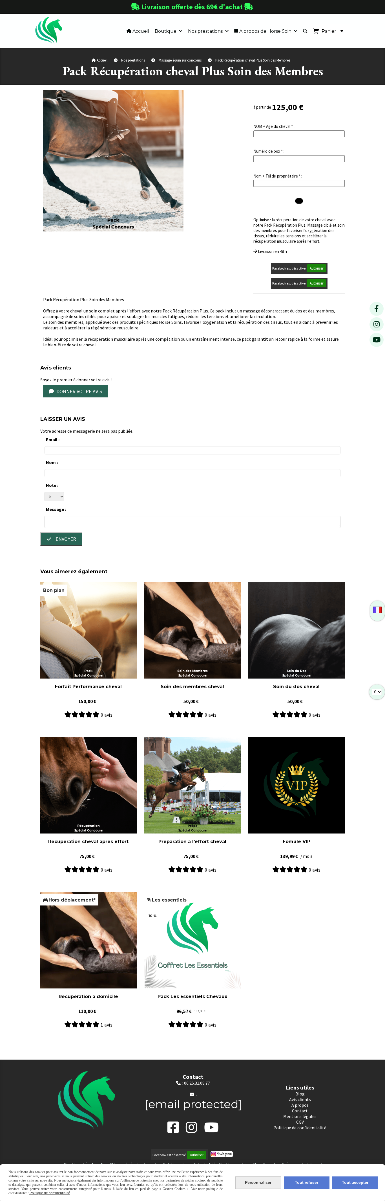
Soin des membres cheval (192, 686)
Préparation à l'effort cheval (192, 841)
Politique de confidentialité (49, 1193)
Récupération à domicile (88, 996)
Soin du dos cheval (296, 686)
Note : (52, 485)
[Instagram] (376, 324)
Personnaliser (258, 1182)
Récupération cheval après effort (88, 841)
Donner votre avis (78, 391)
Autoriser (316, 268)
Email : (52, 439)
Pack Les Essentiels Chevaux (192, 996)
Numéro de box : (268, 151)
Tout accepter (355, 1182)
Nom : (52, 462)
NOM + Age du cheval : (274, 126)
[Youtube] (376, 340)
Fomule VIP (296, 841)
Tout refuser (306, 1182)
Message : (56, 509)
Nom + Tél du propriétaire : (277, 176)
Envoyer (65, 539)
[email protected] (193, 1104)
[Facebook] (376, 309)
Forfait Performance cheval (88, 686)
